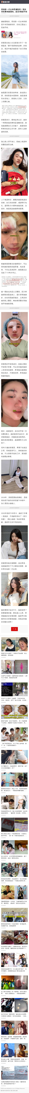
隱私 (14, 1090)
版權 (16, 1090)
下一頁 (14, 629)
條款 (12, 1090)
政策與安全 (7, 1090)
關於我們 (3, 1090)
